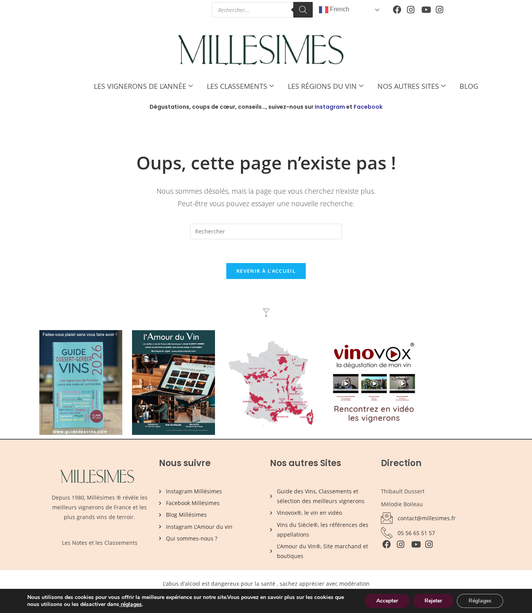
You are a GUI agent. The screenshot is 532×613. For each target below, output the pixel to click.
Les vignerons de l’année (140, 86)
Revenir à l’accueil (266, 270)
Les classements (237, 86)
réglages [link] (131, 604)
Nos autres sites (408, 86)
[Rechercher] (303, 10)
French (338, 9)
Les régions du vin (322, 86)
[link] (120, 604)
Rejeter (433, 600)
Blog (469, 86)
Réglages (480, 600)
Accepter (387, 600)
